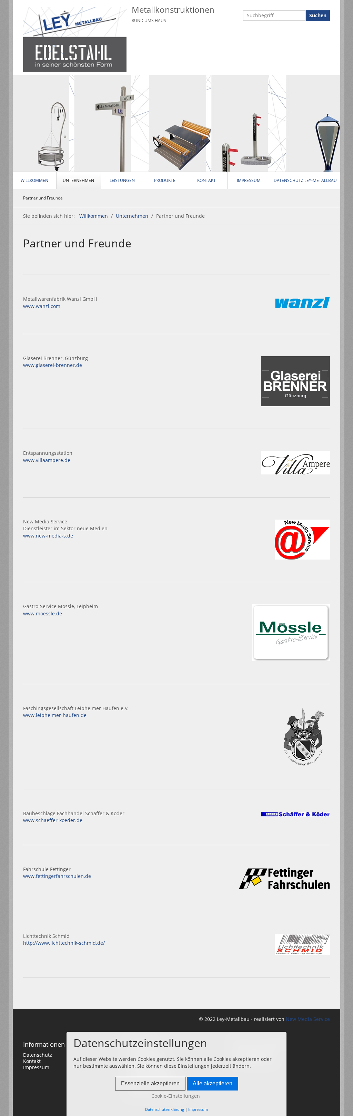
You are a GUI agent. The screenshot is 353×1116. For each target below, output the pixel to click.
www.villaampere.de (46, 460)
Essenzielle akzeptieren (150, 1083)
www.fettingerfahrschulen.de (57, 876)
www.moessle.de (42, 613)
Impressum (249, 180)
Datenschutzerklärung (164, 1109)
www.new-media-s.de (48, 535)
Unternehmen (78, 180)
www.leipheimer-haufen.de (55, 715)
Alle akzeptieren (212, 1083)
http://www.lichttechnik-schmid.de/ (64, 943)
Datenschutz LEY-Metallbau (305, 180)
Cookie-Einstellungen (175, 1096)
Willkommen (34, 180)
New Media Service (307, 1019)
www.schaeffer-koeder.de (52, 820)
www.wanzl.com (41, 306)
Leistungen (122, 180)
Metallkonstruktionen (173, 9)
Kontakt (206, 180)
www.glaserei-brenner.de (52, 365)
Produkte (164, 180)
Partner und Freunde (43, 198)
